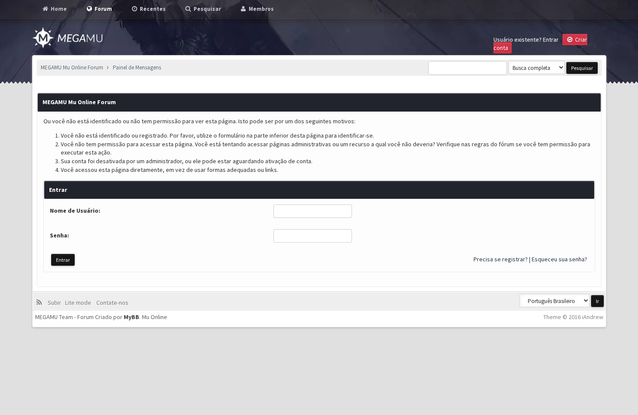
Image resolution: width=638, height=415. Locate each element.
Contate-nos (111, 302)
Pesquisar (206, 9)
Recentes (152, 9)
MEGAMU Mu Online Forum (72, 67)
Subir (56, 302)
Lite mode (79, 302)
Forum (102, 9)
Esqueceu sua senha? (559, 259)
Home (58, 9)
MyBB (131, 317)
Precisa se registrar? (501, 259)
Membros (260, 9)
